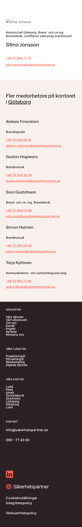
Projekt (11, 328)
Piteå (9, 389)
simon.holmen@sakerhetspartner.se (31, 251)
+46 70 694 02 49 (19, 245)
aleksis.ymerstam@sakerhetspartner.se (33, 145)
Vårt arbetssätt (16, 319)
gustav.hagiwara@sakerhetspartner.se (33, 181)
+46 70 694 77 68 (18, 281)
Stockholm (13, 398)
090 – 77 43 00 (17, 440)
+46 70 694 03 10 (18, 140)
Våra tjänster (15, 317)
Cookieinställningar (21, 498)
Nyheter (11, 331)
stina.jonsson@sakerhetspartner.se (30, 64)
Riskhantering (15, 362)
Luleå (9, 386)
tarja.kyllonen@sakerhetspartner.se (30, 287)
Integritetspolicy (19, 503)
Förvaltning (13, 359)
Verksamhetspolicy (21, 513)
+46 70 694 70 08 (19, 210)
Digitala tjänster (17, 364)
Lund (9, 407)
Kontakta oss (15, 334)
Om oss (11, 322)
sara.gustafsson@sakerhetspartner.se (33, 216)
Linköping (12, 401)
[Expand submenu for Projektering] (23, 356)
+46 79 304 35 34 (19, 175)
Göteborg (19, 101)
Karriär (10, 325)
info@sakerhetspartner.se (27, 430)
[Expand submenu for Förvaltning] (22, 359)
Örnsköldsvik (15, 395)
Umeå (10, 392)
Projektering (14, 356)
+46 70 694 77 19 (18, 58)
